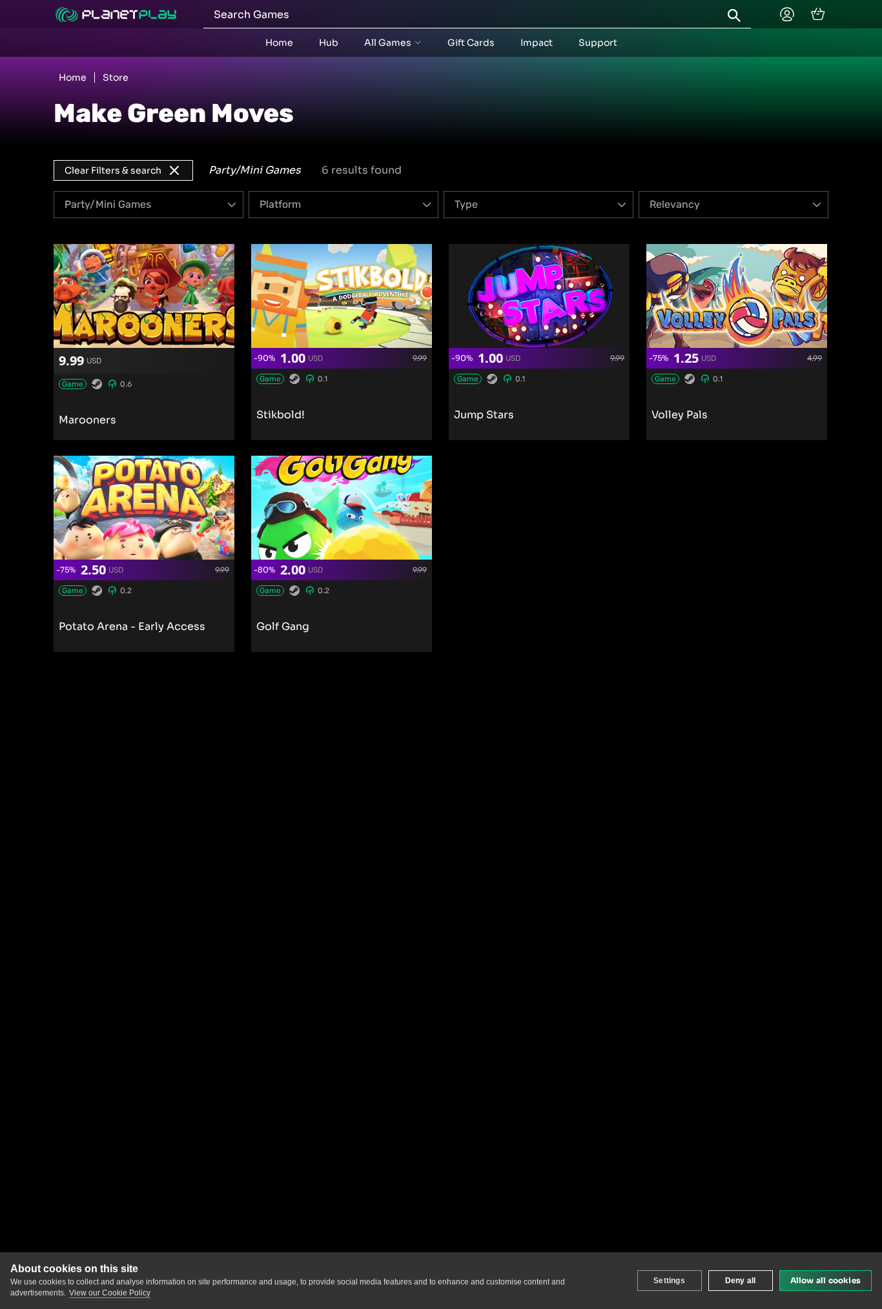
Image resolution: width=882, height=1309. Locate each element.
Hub (328, 42)
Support (598, 42)
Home (279, 42)
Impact (536, 42)
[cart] (818, 14)
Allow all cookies (825, 1280)
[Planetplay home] (116, 14)
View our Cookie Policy (109, 1292)
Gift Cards (471, 42)
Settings (669, 1280)
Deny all (740, 1280)
